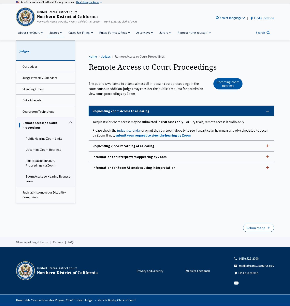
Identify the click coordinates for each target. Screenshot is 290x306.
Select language (231, 18)
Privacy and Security (150, 271)
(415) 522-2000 (249, 258)
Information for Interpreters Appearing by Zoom (130, 157)
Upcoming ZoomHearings (228, 83)
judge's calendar (129, 130)
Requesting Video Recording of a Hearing (123, 146)
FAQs (71, 242)
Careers (58, 242)
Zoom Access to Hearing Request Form (48, 178)
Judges (24, 51)
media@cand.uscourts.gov (256, 266)
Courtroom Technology (38, 111)
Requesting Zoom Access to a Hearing (121, 111)
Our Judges (29, 66)
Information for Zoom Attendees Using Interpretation (134, 168)
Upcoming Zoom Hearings (43, 150)
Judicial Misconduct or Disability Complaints (44, 194)
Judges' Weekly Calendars (39, 78)
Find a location (264, 18)
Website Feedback (197, 271)
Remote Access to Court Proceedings (39, 125)
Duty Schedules (32, 100)
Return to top (255, 228)
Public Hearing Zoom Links (44, 138)
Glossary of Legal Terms (32, 242)
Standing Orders (33, 89)
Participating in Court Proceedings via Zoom (40, 163)
